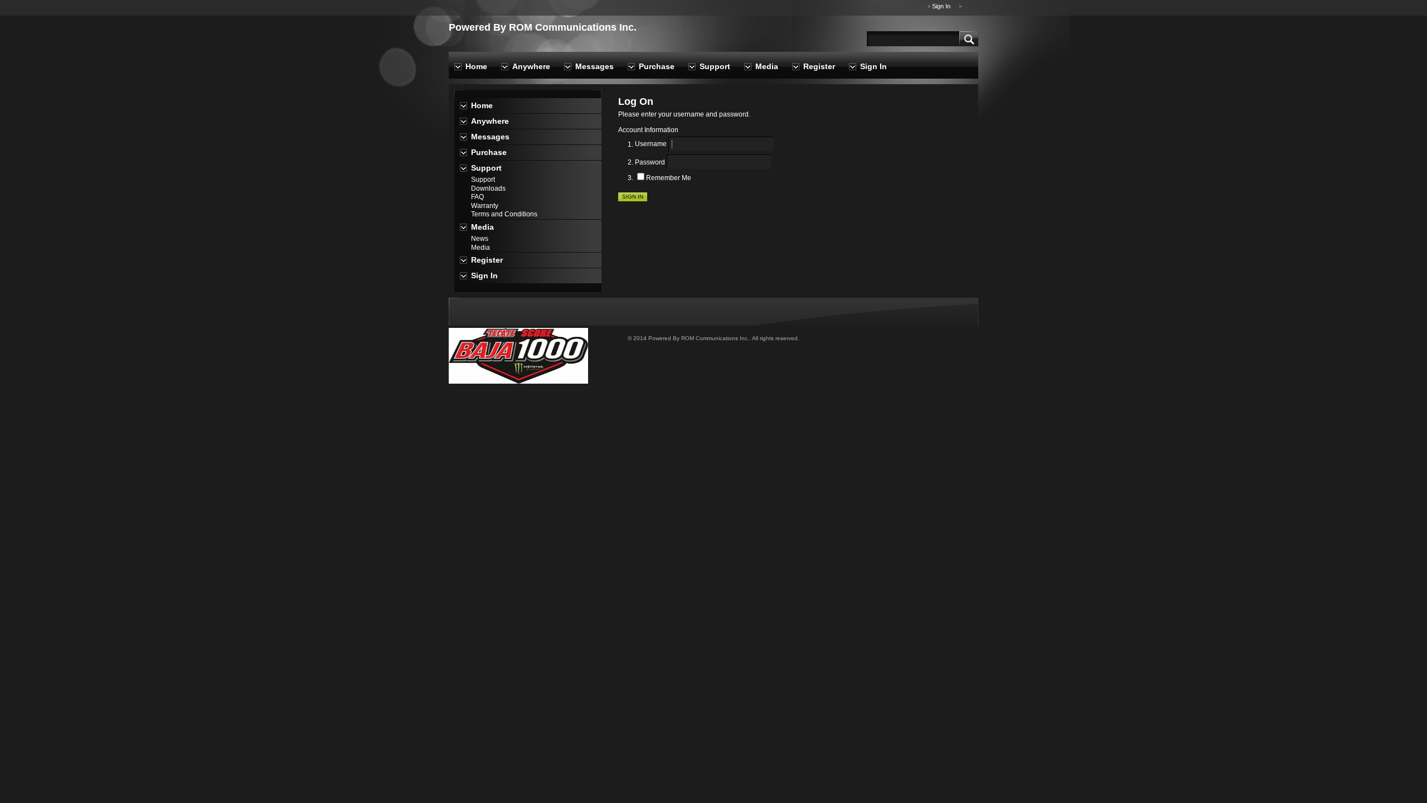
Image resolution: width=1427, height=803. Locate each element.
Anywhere (531, 66)
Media (766, 66)
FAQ (477, 197)
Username (651, 144)
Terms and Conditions (504, 214)
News (479, 239)
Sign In (941, 6)
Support (715, 66)
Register (819, 66)
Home (476, 66)
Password (650, 162)
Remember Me (668, 178)
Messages (594, 66)
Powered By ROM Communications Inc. (543, 27)
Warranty (484, 206)
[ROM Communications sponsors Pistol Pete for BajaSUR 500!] (518, 381)
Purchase (656, 66)
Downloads (488, 188)
